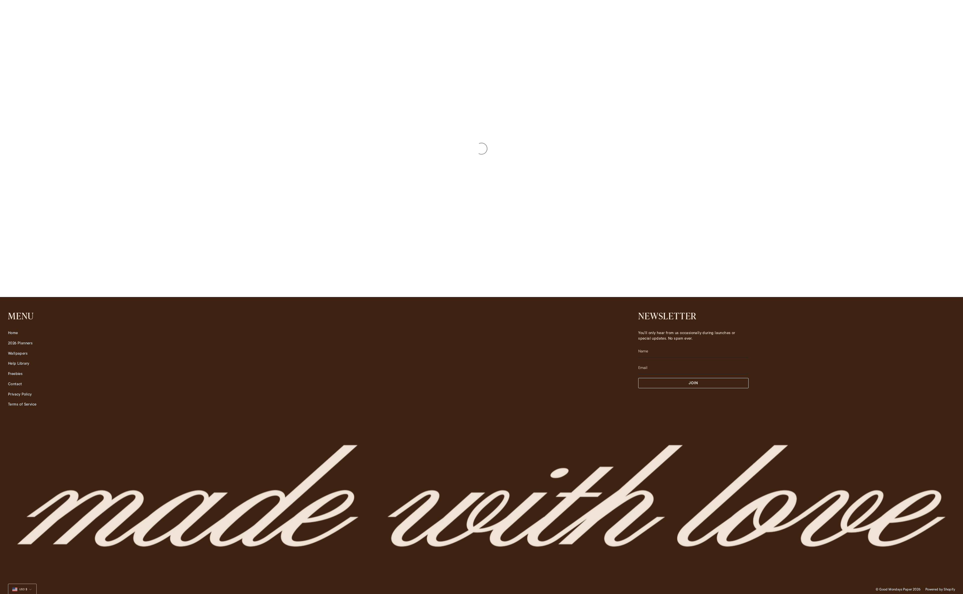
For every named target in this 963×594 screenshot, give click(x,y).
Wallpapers (18, 353)
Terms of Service (22, 404)
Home (13, 333)
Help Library (18, 363)
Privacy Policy (20, 394)
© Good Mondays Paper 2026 (898, 589)
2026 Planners (20, 343)
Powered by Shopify (940, 589)
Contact (15, 384)
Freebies (15, 373)
